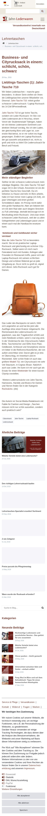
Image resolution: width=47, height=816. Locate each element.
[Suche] (42, 11)
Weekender (22, 371)
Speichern (24, 810)
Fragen (26, 707)
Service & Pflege (10, 702)
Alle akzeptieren (23, 796)
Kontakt (5, 707)
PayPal (9, 783)
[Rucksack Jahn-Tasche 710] (23, 162)
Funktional (11, 786)
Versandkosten (27, 702)
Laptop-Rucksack (32, 418)
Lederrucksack (8, 422)
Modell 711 (15, 362)
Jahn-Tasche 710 (19, 100)
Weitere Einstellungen (12, 789)
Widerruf (16, 707)
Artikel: (20, 4)
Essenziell (11, 774)
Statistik (10, 777)
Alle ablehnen (23, 803)
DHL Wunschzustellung (17, 780)
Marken (36, 707)
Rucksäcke (7, 389)
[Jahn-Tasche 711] (23, 296)
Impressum (29, 768)
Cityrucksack (7, 418)
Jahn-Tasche (19, 418)
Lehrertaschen (13, 43)
